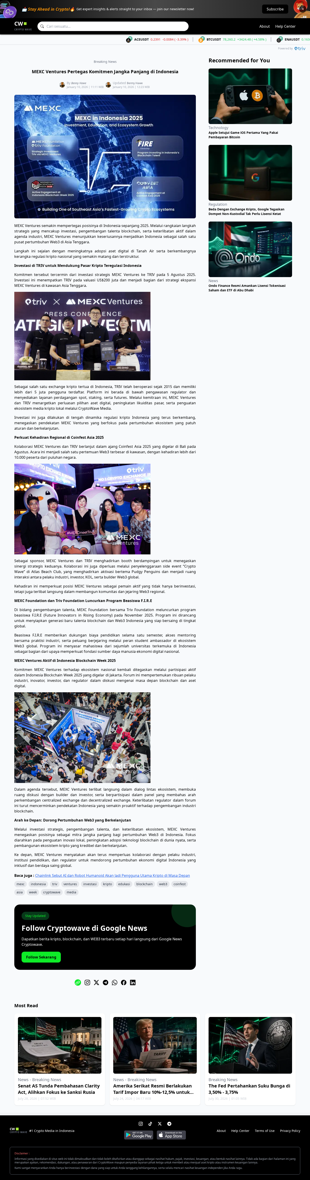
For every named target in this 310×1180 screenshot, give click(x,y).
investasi (90, 884)
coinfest (180, 884)
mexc (21, 884)
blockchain (144, 884)
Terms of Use (265, 1131)
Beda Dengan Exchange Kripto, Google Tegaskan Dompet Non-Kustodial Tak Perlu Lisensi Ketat (246, 211)
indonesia (38, 884)
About (264, 26)
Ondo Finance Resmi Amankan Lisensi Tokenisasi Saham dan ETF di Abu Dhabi (247, 287)
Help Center (285, 26)
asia (20, 892)
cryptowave (51, 892)
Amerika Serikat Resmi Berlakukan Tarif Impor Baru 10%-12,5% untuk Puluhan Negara (152, 1092)
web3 (163, 884)
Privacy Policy (290, 1131)
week (33, 892)
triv (54, 884)
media (71, 892)
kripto (107, 884)
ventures (70, 884)
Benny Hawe (78, 83)
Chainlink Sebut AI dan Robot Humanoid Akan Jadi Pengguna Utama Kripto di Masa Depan (112, 875)
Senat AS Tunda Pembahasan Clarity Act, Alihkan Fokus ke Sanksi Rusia (59, 1089)
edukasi (124, 884)
